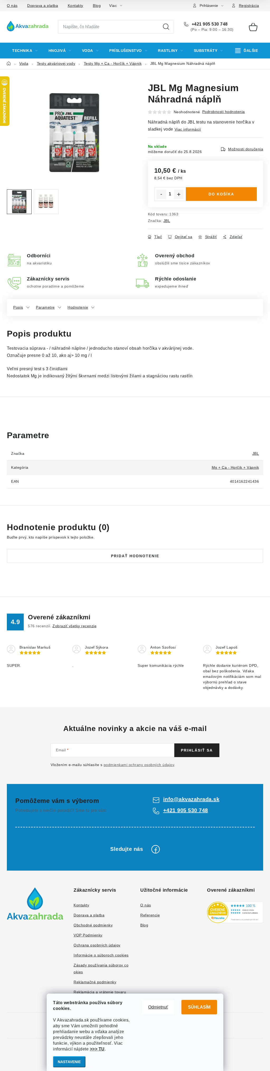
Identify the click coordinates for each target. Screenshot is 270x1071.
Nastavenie (69, 1062)
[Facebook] (155, 849)
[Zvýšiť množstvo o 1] (179, 194)
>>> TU (97, 1049)
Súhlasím (199, 1007)
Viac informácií (188, 129)
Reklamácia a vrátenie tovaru (100, 992)
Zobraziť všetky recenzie (74, 626)
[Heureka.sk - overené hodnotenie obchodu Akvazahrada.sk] (235, 912)
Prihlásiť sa (197, 750)
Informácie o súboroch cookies (101, 955)
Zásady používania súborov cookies (101, 968)
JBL (166, 221)
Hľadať (166, 27)
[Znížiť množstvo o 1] (161, 194)
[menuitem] (25, 50)
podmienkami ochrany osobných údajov (139, 765)
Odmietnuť (158, 1007)
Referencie (150, 915)
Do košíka (221, 194)
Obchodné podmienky (93, 925)
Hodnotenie (78, 307)
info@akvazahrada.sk (191, 799)
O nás (12, 5)
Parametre (45, 307)
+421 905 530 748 (209, 24)
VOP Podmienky (88, 935)
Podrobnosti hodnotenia (223, 112)
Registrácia (249, 5)
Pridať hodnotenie (135, 556)
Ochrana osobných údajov (97, 945)
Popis (18, 307)
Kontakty (75, 5)
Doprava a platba (42, 5)
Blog (97, 5)
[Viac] (246, 50)
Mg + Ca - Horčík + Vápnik (235, 467)
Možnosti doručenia (245, 149)
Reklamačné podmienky (95, 982)
